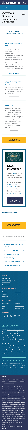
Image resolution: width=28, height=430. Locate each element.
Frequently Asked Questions (12, 265)
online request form (15, 193)
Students (4, 294)
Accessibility (5, 379)
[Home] (11, 3)
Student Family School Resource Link (14, 200)
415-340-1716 (11, 186)
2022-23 (21, 365)
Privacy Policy (13, 381)
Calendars (5, 308)
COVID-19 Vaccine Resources (12, 261)
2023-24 (15, 365)
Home (6, 7)
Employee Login (6, 285)
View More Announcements (14, 140)
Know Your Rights (19, 306)
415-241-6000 (6, 282)
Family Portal (5, 303)
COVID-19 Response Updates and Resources (13, 245)
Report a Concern (19, 308)
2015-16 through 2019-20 (17, 367)
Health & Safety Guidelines (11, 254)
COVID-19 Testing (9, 258)
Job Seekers (18, 294)
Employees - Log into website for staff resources (14, 225)
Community (18, 292)
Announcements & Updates (11, 250)
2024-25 (9, 365)
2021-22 (5, 367)
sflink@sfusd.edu (12, 184)
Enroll (3, 306)
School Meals (18, 303)
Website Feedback (9, 383)
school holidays (8, 347)
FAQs (14, 173)
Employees (5, 296)
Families (4, 292)
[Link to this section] (22, 34)
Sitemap (22, 381)
